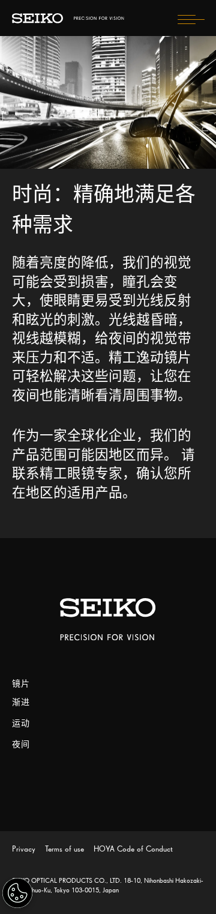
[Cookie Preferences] (17, 893)
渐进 (21, 702)
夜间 (21, 744)
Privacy (23, 848)
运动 (21, 723)
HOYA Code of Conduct (133, 848)
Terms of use (64, 848)
